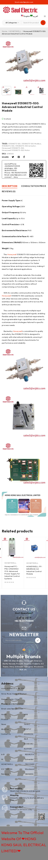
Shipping (14, 795)
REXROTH (29, 754)
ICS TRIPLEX (6, 769)
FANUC (27, 724)
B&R (26, 739)
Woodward (29, 769)
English (26, 16)
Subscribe (37, 640)
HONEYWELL (15, 31)
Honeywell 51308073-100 (13, 148)
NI (2, 759)
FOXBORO (28, 744)
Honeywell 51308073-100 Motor (16, 150)
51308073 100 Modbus (31, 144)
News (3, 724)
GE (25, 719)
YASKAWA (29, 774)
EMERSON (28, 734)
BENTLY (27, 729)
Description (9, 186)
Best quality (16, 788)
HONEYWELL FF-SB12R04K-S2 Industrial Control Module (34, 570)
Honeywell (11, 254)
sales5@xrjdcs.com (26, 2)
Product (4, 719)
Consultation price (33, 186)
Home (4, 31)
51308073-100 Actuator (25, 146)
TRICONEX (30, 764)
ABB (26, 714)
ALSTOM (28, 749)
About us (5, 729)
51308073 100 (14, 144)
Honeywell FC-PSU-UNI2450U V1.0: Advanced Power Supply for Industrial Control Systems (12, 572)
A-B (2, 754)
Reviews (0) (9, 191)
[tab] (9, 186)
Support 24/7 (16, 807)
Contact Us (6, 734)
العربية (35, 16)
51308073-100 (8, 146)
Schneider (29, 759)
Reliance (5, 774)
